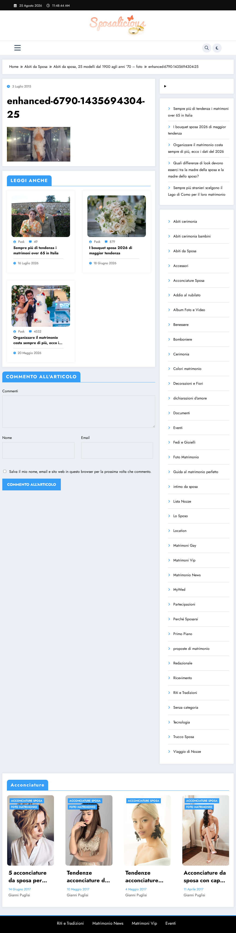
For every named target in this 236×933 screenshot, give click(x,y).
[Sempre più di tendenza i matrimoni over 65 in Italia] (41, 215)
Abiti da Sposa (184, 251)
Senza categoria (185, 707)
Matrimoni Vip (184, 560)
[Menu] (18, 48)
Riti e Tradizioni (185, 692)
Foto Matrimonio (186, 457)
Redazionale (182, 663)
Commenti (10, 391)
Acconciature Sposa (188, 280)
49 (36, 241)
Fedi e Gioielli (184, 442)
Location (179, 530)
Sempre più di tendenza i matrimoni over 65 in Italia (36, 250)
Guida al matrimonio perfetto (195, 471)
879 (112, 241)
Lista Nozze (182, 501)
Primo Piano (182, 633)
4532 (37, 331)
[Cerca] (206, 48)
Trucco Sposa (183, 736)
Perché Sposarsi (185, 619)
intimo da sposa (185, 486)
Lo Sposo (180, 516)
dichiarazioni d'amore (190, 398)
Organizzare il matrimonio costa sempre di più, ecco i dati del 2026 (36, 340)
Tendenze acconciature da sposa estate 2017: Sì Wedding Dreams (87, 876)
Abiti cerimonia (185, 221)
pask (21, 241)
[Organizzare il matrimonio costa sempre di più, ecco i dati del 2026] (41, 305)
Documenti (181, 413)
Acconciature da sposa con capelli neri (206, 876)
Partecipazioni (184, 604)
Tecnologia (181, 722)
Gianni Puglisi (19, 895)
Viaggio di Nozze (187, 751)
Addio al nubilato (187, 295)
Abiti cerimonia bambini (192, 236)
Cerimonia (181, 354)
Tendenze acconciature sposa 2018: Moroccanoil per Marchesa (146, 876)
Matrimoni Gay (184, 545)
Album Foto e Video (189, 309)
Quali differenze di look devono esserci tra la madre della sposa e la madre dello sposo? (196, 169)
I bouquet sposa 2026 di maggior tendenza (110, 250)
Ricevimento (182, 678)
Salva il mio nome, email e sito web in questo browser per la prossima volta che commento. (80, 471)
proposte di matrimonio (191, 648)
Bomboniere (182, 339)
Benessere (181, 324)
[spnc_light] (217, 48)
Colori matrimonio (187, 368)
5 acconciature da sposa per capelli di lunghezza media (28, 876)
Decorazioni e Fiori (188, 383)
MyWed (179, 589)
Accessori (180, 265)
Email (85, 437)
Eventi (178, 427)
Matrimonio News (187, 575)
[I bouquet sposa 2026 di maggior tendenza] (116, 215)
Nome (7, 437)
